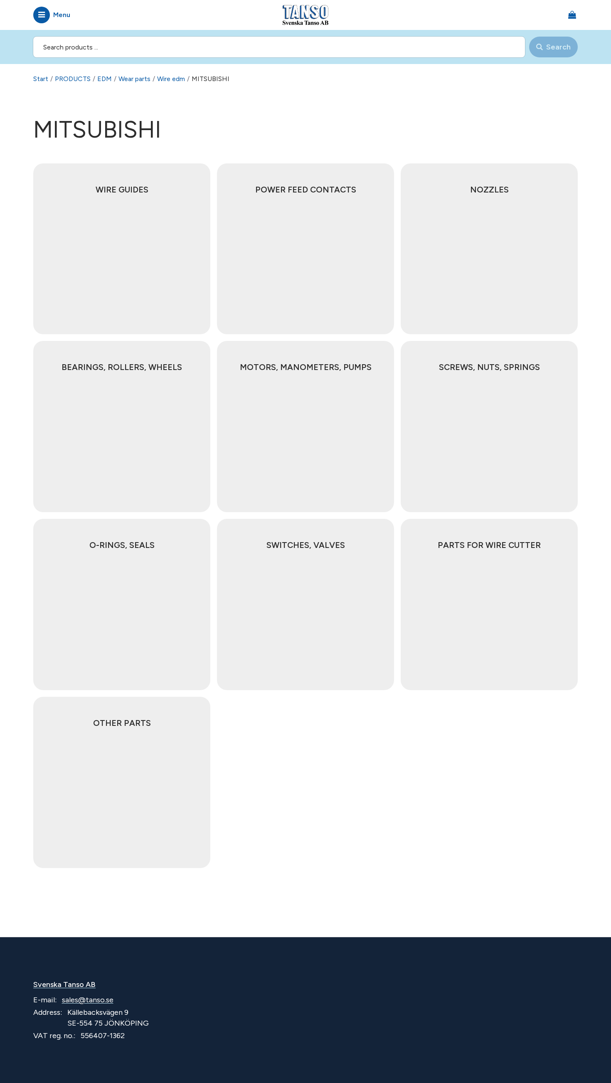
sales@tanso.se (87, 999)
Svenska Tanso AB (64, 984)
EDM (104, 79)
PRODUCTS (73, 79)
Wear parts (134, 79)
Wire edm (171, 79)
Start (40, 79)
